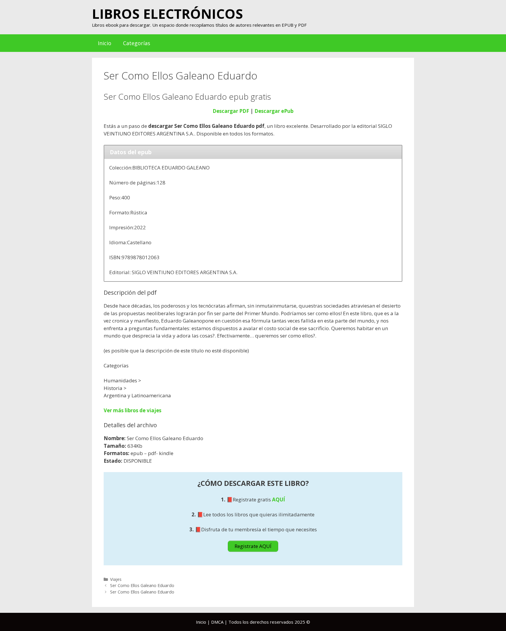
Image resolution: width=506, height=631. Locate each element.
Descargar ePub (273, 111)
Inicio (104, 43)
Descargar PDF (231, 111)
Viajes (116, 579)
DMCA (217, 622)
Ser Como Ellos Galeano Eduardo (142, 585)
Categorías (136, 43)
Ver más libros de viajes (132, 410)
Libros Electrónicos (167, 14)
